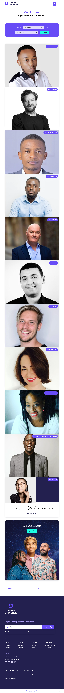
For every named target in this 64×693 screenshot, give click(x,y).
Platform (21, 647)
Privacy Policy (8, 673)
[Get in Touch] (54, 4)
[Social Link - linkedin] (6, 662)
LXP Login (48, 647)
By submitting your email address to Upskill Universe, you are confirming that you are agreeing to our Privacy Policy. (30, 631)
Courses (34, 642)
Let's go (44, 32)
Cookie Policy (17, 673)
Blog (33, 647)
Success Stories (50, 645)
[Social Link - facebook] (12, 662)
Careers (20, 645)
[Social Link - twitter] (9, 662)
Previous (8, 588)
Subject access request (46, 673)
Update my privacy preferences (30, 673)
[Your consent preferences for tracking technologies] (61, 690)
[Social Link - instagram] (15, 662)
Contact (7, 647)
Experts (20, 642)
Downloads (48, 642)
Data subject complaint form (12, 678)
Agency (34, 645)
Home (7, 642)
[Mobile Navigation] (58, 4)
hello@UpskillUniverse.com (13, 659)
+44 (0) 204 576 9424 (11, 657)
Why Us (7, 645)
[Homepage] (20, 3)
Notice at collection (32, 691)
